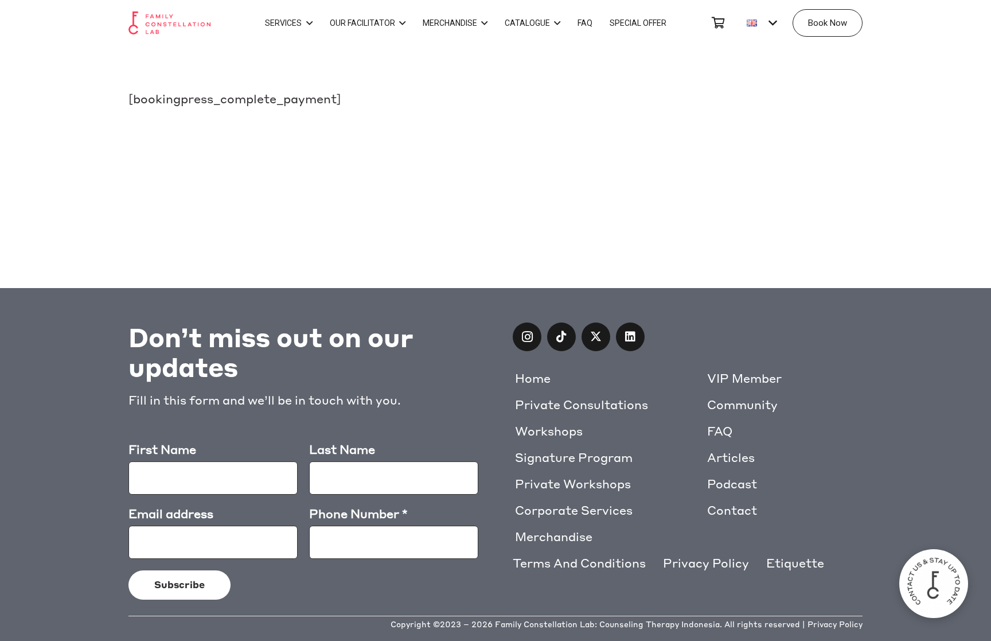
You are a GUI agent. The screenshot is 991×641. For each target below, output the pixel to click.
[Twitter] (596, 337)
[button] (761, 22)
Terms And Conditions (579, 563)
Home (533, 378)
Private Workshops (573, 484)
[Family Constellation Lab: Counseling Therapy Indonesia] (169, 22)
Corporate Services (574, 510)
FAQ (719, 431)
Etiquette (795, 563)
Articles (731, 457)
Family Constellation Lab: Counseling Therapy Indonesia (607, 624)
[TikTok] (561, 337)
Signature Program (574, 457)
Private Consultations (581, 405)
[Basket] (718, 23)
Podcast (732, 484)
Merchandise (553, 537)
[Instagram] (527, 337)
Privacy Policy (706, 563)
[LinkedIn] (630, 337)
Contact (732, 510)
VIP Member (744, 378)
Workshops (549, 431)
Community (742, 405)
